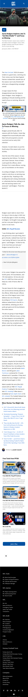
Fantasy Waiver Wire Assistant (10, 658)
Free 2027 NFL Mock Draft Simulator (13, 500)
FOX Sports (13, 300)
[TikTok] (19, 691)
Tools (4, 472)
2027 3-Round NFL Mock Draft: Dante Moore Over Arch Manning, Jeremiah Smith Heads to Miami (14, 409)
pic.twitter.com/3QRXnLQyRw (10, 257)
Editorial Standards (7, 676)
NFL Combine (6, 623)
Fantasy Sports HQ (7, 652)
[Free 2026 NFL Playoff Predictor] (14, 468)
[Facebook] (4, 691)
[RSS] (15, 691)
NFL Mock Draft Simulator (9, 577)
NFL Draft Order (7, 625)
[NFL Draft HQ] (14, 518)
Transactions (6, 611)
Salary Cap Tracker (7, 609)
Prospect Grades (7, 631)
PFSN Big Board (7, 627)
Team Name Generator (8, 668)
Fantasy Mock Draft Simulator (10, 654)
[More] (5, 555)
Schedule (5, 644)
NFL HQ (5, 603)
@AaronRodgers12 (12, 254)
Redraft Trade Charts (8, 664)
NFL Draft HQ (7, 526)
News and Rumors (7, 605)
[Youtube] (14, 694)
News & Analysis (7, 621)
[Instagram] (7, 691)
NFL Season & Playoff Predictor (11, 579)
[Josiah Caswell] (4, 449)
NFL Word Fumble (7, 595)
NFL (5, 279)
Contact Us (5, 680)
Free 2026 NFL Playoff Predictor (12, 476)
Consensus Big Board (8, 629)
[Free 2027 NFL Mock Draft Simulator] (14, 492)
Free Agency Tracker (8, 607)
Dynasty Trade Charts (8, 662)
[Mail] (11, 691)
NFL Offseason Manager (9, 583)
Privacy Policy (6, 682)
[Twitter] (22, 691)
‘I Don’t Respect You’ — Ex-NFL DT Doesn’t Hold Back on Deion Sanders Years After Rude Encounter (14, 434)
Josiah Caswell (17, 450)
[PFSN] (14, 3)
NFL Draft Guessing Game (9, 593)
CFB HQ (5, 640)
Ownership (5, 684)
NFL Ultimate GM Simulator (10, 581)
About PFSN (6, 678)
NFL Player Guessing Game (10, 591)
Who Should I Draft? (8, 666)
